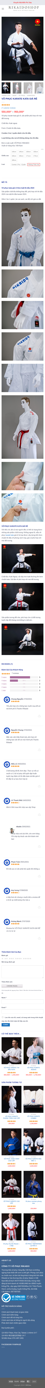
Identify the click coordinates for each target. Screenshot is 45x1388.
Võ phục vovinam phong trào (34, 1202)
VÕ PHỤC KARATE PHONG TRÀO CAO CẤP (11, 1117)
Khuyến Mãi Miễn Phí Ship (23, 2)
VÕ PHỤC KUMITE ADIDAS (33, 1068)
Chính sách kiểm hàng (10, 1315)
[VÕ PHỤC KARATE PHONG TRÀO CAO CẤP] (11, 1099)
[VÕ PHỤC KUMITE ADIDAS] (33, 1050)
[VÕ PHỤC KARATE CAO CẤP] (11, 1184)
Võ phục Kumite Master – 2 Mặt (11, 1245)
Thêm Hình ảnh (7, 982)
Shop (14, 95)
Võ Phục (22, 95)
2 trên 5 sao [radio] (6, 958)
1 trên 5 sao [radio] (2, 958)
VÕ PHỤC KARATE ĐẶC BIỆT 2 (33, 1160)
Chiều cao (5, 155)
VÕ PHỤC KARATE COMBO (33, 1117)
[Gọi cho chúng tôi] (35, 1297)
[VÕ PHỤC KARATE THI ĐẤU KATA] (11, 1050)
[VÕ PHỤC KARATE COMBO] (33, 1099)
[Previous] (5, 48)
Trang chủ (6, 95)
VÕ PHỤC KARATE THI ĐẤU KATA (11, 1068)
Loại (3, 164)
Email (4, 1007)
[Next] (40, 48)
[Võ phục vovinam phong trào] (33, 1184)
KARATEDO (31, 95)
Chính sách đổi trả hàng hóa (12, 1317)
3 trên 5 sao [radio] (11, 958)
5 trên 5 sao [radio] (26, 958)
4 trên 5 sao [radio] (18, 958)
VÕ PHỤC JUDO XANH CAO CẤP (11, 1160)
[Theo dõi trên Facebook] (28, 1297)
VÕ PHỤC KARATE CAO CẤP (11, 1202)
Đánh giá (5, 955)
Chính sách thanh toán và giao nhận (15, 1312)
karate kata (10, 535)
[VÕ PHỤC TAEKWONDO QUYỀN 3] (33, 1226)
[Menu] (3, 8)
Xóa (42, 149)
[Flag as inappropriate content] (39, 716)
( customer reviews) (8, 108)
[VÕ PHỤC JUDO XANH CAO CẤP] (11, 1141)
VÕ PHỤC (16, 1266)
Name (4, 997)
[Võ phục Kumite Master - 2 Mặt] (11, 1226)
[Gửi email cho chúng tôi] (31, 1297)
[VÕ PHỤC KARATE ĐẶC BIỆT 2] (33, 1141)
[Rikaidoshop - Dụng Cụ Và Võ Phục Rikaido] (24, 9)
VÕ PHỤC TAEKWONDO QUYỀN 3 (33, 1245)
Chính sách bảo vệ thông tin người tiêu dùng (18, 1320)
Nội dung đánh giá (8, 962)
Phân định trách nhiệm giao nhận (14, 1323)
